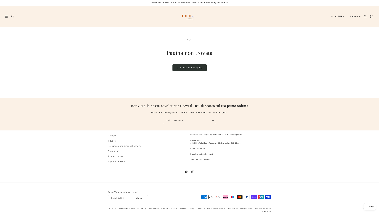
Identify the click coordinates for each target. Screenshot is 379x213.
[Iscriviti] (212, 120)
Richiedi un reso (116, 161)
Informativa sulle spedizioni (240, 208)
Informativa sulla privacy (183, 208)
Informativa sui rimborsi (159, 208)
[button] (6, 16)
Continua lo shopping (189, 67)
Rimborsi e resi (115, 156)
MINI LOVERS (123, 208)
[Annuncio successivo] (373, 3)
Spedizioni (113, 151)
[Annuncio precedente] (6, 3)
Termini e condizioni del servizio (125, 146)
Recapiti (267, 211)
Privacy (112, 140)
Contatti (112, 135)
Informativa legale (263, 208)
